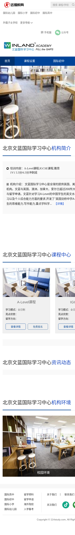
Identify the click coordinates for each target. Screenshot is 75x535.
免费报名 (38, 326)
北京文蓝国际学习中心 (37, 148)
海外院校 (29, 504)
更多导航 (25, 22)
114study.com (58, 519)
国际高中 (47, 12)
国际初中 (35, 12)
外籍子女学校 (10, 22)
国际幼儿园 (9, 12)
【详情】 (59, 203)
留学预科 (29, 494)
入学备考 (29, 509)
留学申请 (29, 499)
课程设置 (29, 61)
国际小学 (23, 12)
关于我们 (52, 494)
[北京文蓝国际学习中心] (27, 46)
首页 (7, 61)
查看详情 (16, 326)
